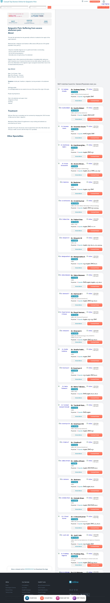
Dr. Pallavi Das (77, 219)
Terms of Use (9, 592)
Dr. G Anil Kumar (77, 201)
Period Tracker (42, 592)
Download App (95, 1)
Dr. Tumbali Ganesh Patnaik (79, 405)
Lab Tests (24, 587)
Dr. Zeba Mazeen (78, 275)
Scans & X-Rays (26, 592)
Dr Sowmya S (76, 368)
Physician (73, 96)
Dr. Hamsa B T (76, 294)
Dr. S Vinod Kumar (78, 517)
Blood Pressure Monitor (44, 585)
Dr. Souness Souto (78, 127)
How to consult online (103, 6)
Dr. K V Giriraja (77, 572)
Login (103, 4)
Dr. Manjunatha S (78, 257)
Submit (49, 7)
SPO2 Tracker (41, 587)
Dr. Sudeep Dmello (78, 89)
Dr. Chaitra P (76, 442)
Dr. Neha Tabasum (78, 387)
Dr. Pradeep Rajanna (79, 554)
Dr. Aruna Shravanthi (79, 164)
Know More (78, 101)
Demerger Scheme (11, 587)
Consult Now (95, 101)
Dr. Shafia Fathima (78, 349)
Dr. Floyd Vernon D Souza (79, 312)
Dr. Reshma (75, 182)
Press (7, 585)
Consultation (25, 585)
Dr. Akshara (75, 479)
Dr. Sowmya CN (77, 424)
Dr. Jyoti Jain (76, 535)
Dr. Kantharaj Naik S (79, 145)
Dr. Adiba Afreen (77, 461)
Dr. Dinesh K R (76, 238)
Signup (107, 4)
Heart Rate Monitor (43, 590)
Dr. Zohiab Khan (77, 498)
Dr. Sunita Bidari (77, 108)
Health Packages (26, 590)
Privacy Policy (9, 590)
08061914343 (29, 569)
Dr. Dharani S (76, 331)
